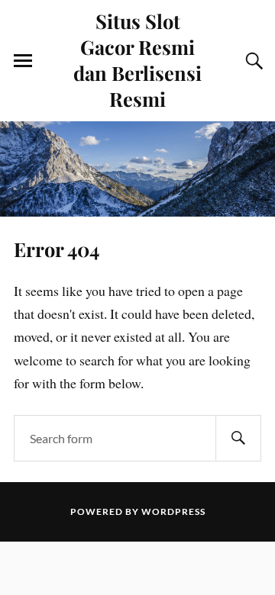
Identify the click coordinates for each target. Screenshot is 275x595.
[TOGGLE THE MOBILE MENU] (23, 61)
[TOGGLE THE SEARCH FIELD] (252, 61)
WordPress (173, 511)
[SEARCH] (238, 438)
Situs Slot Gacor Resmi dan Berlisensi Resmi (137, 59)
